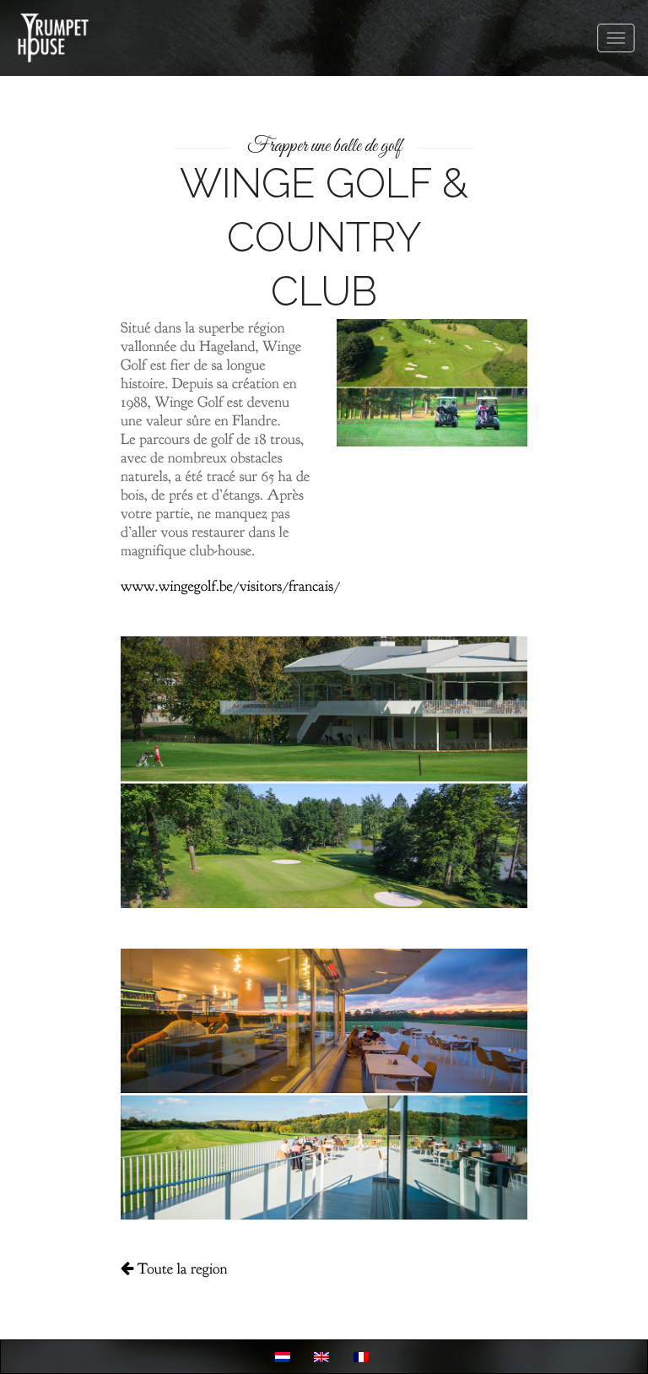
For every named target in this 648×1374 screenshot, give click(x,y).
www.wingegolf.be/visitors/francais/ (230, 586)
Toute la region (180, 1269)
